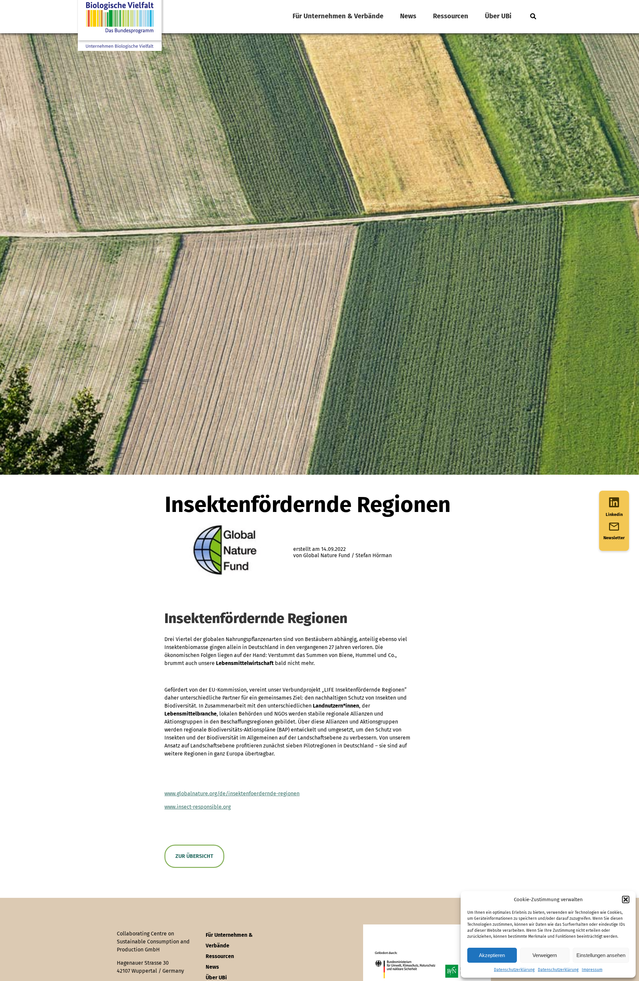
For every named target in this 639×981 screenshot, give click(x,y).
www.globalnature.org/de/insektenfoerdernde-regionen (232, 793)
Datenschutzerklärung (514, 969)
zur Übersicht (194, 856)
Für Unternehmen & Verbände (338, 16)
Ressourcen (450, 16)
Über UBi (498, 16)
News (408, 16)
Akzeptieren (492, 955)
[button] (625, 899)
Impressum (592, 969)
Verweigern (544, 955)
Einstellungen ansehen (600, 955)
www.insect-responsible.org (197, 807)
